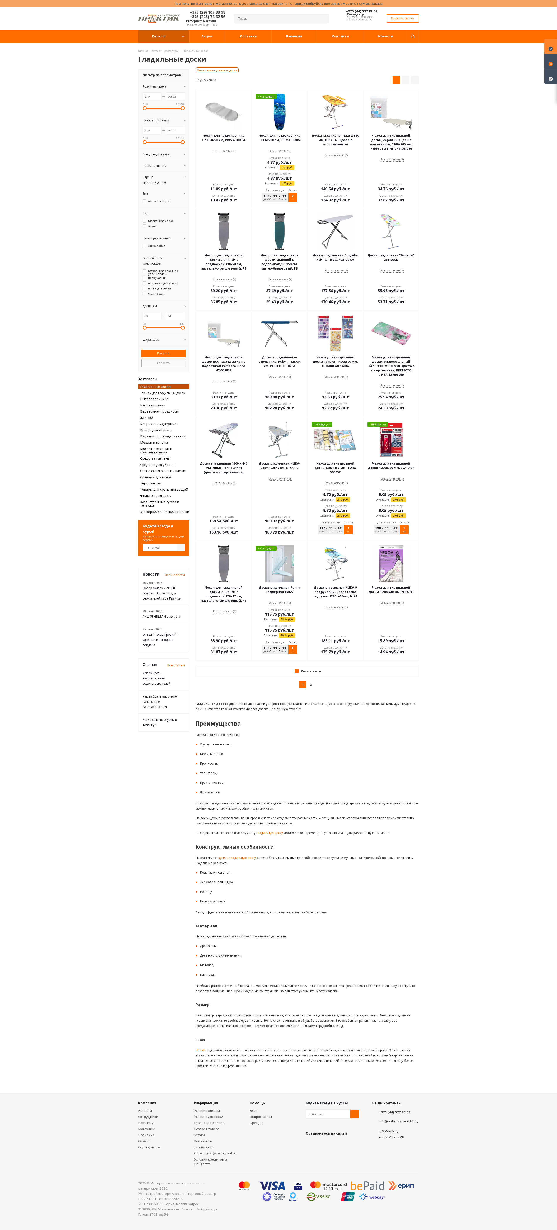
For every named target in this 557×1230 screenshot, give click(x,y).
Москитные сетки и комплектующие (156, 450)
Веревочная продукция (159, 411)
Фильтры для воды (155, 495)
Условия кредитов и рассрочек (210, 1161)
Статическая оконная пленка (163, 470)
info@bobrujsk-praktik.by (398, 1121)
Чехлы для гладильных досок (217, 70)
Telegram (342, 1143)
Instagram (331, 1143)
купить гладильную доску (237, 858)
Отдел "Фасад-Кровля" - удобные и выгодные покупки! (160, 639)
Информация (206, 1102)
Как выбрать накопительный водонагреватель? (156, 678)
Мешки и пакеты (154, 442)
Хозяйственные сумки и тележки (159, 504)
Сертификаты (149, 1147)
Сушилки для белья (156, 477)
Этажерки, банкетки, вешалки (164, 511)
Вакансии (146, 1122)
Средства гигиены (155, 458)
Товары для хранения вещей (164, 489)
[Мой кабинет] (413, 36)
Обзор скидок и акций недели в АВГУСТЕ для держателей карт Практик (162, 593)
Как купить (203, 1141)
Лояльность (204, 1147)
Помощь (257, 1102)
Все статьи (176, 665)
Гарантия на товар (209, 1122)
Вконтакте (310, 1143)
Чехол (200, 1050)
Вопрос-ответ (261, 1116)
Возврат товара (207, 1129)
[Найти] (323, 18)
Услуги (199, 1135)
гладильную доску (269, 833)
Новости (145, 1110)
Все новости (175, 575)
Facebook (321, 1143)
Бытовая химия (152, 405)
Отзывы (144, 1141)
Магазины (146, 1129)
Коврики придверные (158, 423)
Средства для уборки (157, 464)
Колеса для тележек (156, 430)
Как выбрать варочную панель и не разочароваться (160, 701)
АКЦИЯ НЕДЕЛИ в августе (162, 616)
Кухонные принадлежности (163, 436)
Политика (146, 1135)
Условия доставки (208, 1116)
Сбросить (163, 363)
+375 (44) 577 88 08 (361, 11)
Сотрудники (148, 1116)
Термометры (150, 483)
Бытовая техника (154, 399)
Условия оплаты (207, 1110)
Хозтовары (147, 379)
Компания (147, 1102)
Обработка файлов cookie (214, 1153)
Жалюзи (146, 417)
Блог (253, 1110)
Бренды (256, 1122)
